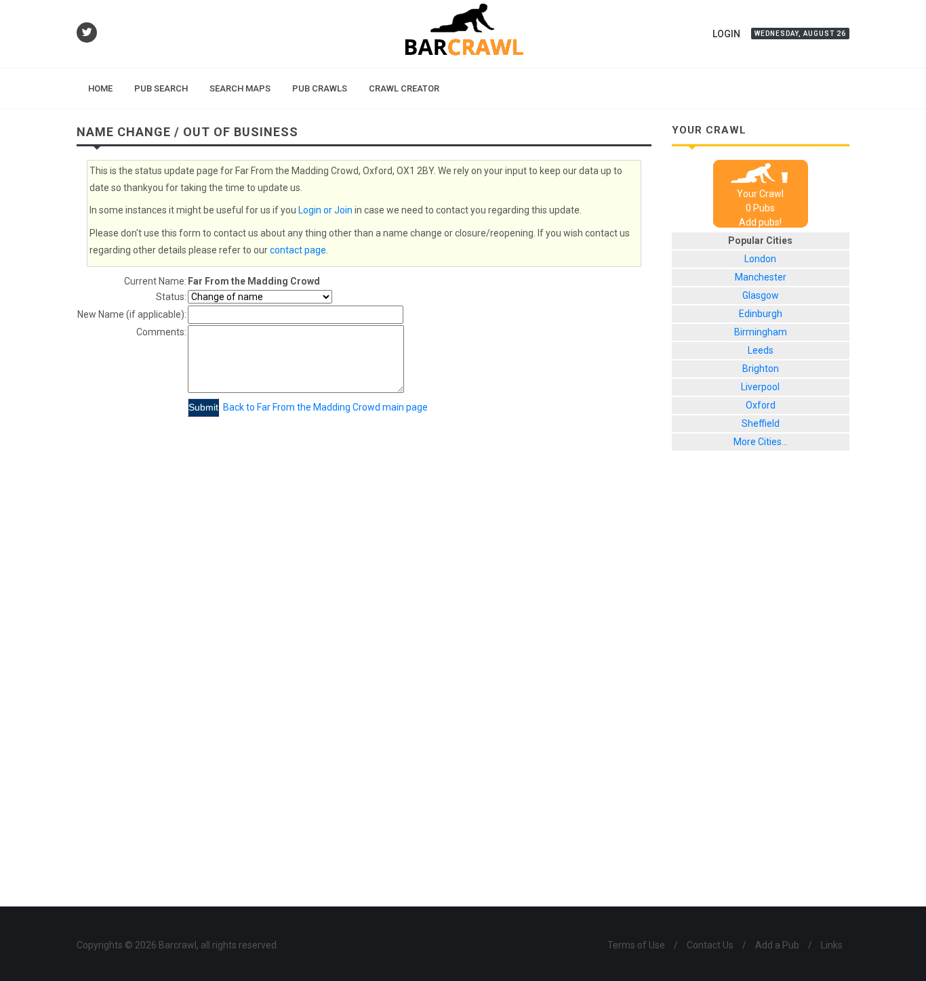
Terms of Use (636, 945)
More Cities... (760, 441)
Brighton (760, 368)
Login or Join (325, 210)
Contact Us (710, 945)
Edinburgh (760, 313)
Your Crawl (760, 193)
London (760, 258)
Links (832, 945)
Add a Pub (777, 945)
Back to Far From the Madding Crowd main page (325, 407)
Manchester (760, 277)
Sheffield (761, 423)
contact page (298, 250)
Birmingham (760, 332)
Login (726, 33)
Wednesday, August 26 (800, 33)
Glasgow (760, 295)
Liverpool (760, 386)
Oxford (761, 405)
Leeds (760, 350)
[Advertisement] (761, 689)
